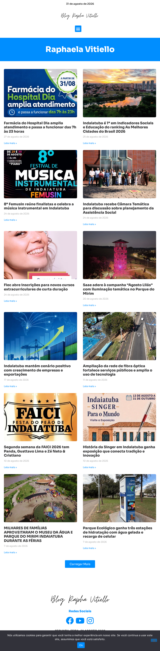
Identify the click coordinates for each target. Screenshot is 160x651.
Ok (81, 645)
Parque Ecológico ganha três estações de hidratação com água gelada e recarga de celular (117, 532)
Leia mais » (10, 143)
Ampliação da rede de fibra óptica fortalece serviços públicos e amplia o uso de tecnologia (117, 370)
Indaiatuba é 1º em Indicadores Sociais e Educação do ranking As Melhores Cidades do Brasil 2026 (118, 127)
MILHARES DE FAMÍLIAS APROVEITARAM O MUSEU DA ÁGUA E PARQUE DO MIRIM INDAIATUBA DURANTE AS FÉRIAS (38, 534)
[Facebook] (70, 621)
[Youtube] (80, 621)
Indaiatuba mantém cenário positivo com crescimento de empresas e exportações (37, 370)
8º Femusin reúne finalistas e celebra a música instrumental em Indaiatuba (39, 206)
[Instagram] (90, 621)
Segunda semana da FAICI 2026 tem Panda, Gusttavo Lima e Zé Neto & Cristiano (36, 451)
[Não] (154, 640)
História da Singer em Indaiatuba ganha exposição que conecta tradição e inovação (119, 451)
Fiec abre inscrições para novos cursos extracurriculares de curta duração (39, 287)
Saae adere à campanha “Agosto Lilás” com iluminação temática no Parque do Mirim (118, 289)
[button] (78, 29)
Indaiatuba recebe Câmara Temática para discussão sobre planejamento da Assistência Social (118, 208)
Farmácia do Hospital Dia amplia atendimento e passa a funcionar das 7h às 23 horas (40, 127)
